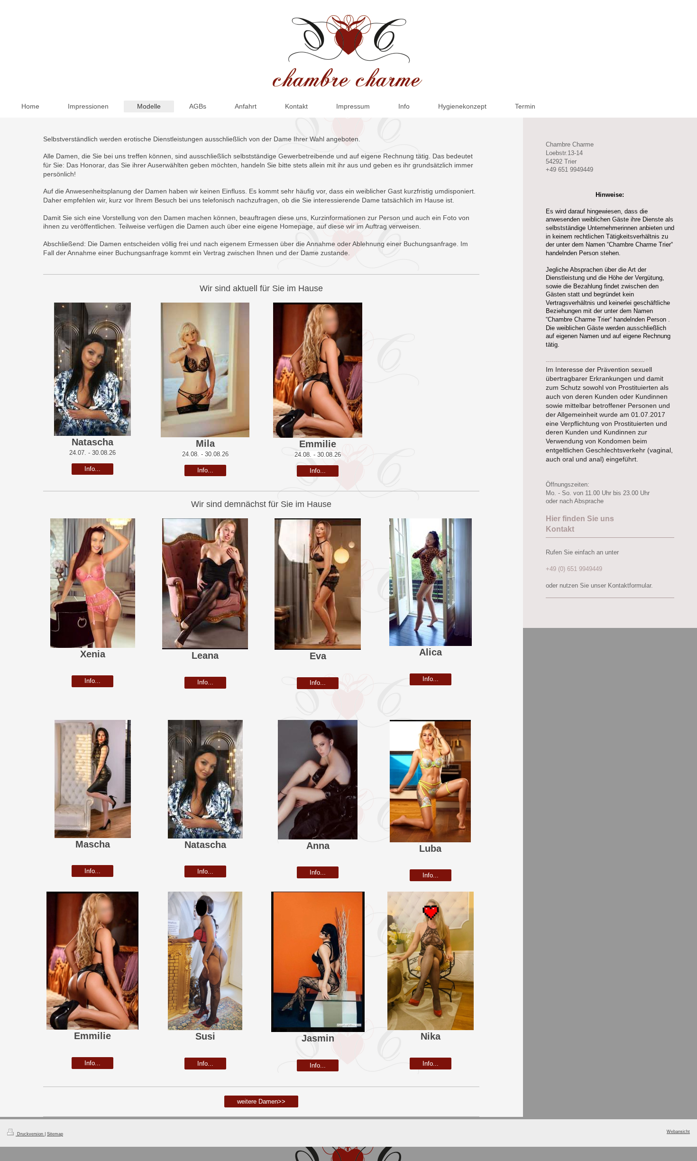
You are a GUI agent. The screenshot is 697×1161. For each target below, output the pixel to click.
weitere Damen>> (261, 1101)
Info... (92, 468)
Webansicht (678, 1131)
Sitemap (55, 1134)
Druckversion (30, 1134)
